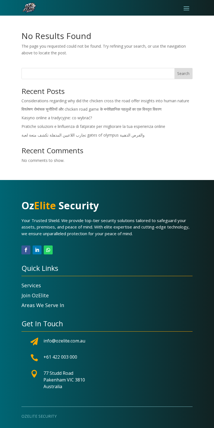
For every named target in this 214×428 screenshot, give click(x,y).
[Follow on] (59, 249)
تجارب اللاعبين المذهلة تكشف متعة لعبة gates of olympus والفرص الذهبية (83, 135)
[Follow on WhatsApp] (48, 249)
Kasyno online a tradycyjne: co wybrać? (56, 117)
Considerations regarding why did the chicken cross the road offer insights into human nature (105, 100)
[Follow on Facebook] (25, 249)
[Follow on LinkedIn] (37, 249)
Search (183, 73)
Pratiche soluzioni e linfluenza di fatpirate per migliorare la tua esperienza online (93, 126)
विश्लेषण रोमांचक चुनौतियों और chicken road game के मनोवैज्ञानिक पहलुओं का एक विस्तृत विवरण (91, 109)
